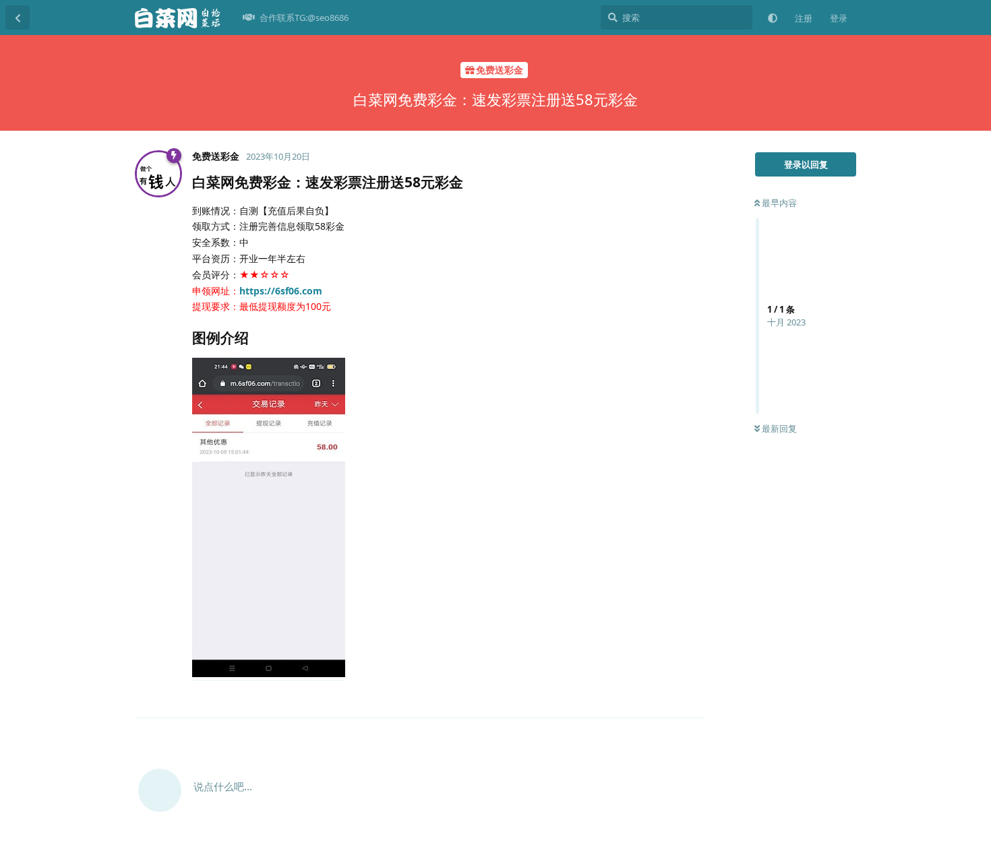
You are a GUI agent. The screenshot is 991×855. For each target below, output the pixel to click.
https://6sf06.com (280, 290)
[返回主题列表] (17, 17)
